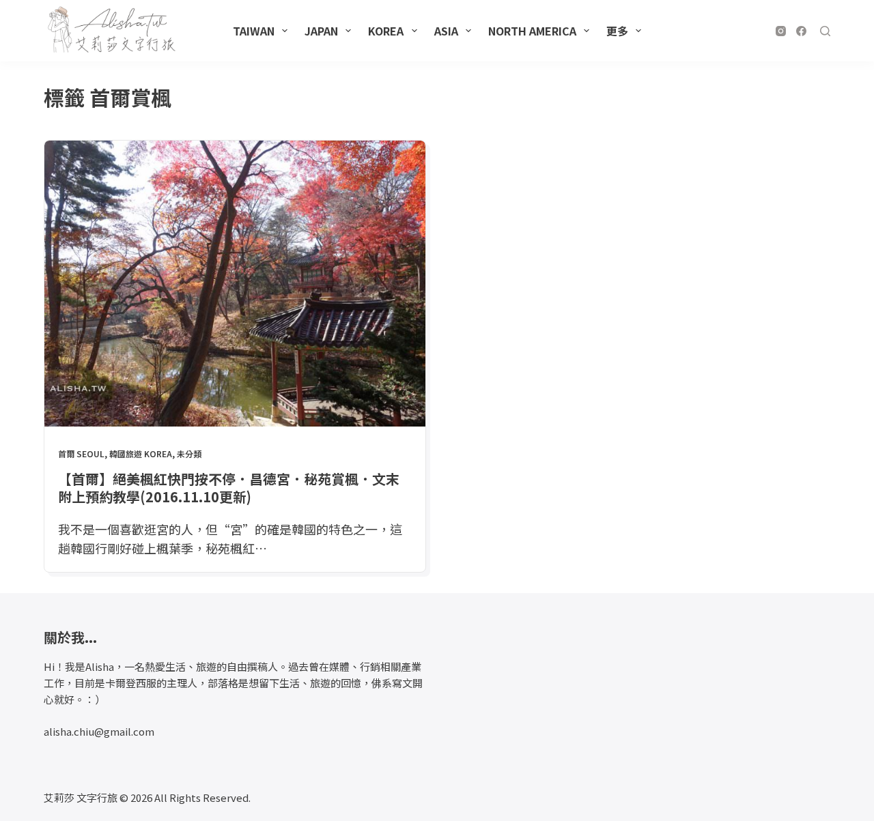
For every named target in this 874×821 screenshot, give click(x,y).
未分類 (189, 453)
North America (532, 31)
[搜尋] (825, 31)
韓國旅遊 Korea (140, 453)
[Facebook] (801, 31)
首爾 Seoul (81, 453)
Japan (321, 31)
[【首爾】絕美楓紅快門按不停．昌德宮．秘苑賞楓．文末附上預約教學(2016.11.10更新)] (234, 284)
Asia (446, 31)
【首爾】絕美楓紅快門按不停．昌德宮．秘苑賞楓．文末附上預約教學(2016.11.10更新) (228, 487)
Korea (386, 31)
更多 (617, 31)
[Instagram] (781, 31)
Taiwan (253, 31)
